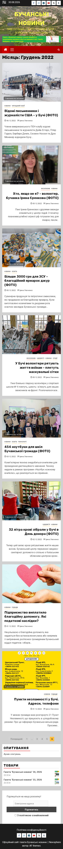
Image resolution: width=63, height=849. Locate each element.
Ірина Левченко (26, 121)
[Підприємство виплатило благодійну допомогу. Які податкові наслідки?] (31, 583)
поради (15, 607)
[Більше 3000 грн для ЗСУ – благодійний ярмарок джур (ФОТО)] (31, 247)
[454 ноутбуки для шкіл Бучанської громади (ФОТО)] (31, 418)
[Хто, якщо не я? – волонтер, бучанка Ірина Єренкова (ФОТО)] (31, 165)
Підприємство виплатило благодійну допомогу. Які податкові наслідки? (25, 616)
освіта (14, 271)
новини (7, 106)
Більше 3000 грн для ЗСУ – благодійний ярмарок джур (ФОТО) (27, 281)
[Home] (5, 50)
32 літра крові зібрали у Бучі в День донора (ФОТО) (34, 532)
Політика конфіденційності (31, 829)
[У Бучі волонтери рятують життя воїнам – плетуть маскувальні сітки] (31, 334)
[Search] (59, 50)
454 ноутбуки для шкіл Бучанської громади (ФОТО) (27, 449)
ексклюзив (45, 188)
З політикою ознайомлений (32, 815)
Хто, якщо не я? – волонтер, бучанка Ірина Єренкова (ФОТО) (32, 196)
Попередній (16, 739)
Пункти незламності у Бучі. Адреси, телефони (36, 701)
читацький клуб (18, 106)
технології (22, 442)
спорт (55, 358)
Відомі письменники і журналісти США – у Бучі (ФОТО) (31, 113)
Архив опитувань (12, 754)
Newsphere (55, 842)
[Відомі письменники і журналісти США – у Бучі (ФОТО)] (31, 82)
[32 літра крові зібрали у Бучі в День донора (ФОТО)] (31, 500)
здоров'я (40, 358)
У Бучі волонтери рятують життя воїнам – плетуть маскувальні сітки (37, 367)
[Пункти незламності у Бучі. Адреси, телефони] (31, 670)
